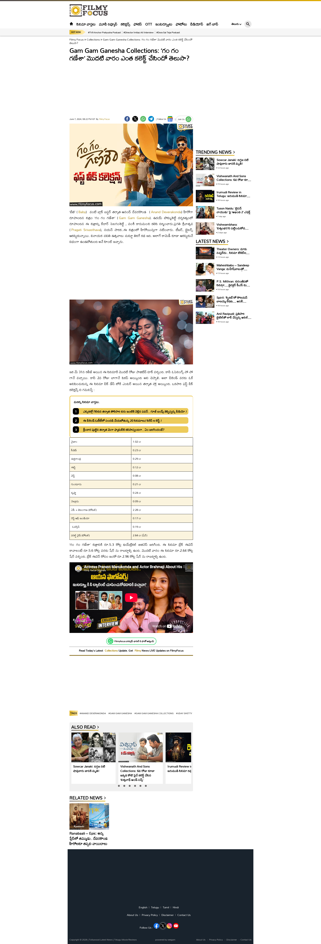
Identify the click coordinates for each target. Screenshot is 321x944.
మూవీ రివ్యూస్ (108, 24)
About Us (132, 915)
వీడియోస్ (196, 24)
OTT (148, 24)
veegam (171, 939)
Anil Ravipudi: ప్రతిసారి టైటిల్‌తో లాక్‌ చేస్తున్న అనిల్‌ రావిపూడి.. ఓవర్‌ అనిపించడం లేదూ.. (234, 319)
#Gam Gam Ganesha (120, 713)
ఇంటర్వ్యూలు (163, 24)
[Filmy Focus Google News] (170, 119)
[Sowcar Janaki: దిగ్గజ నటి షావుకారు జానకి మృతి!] (93, 747)
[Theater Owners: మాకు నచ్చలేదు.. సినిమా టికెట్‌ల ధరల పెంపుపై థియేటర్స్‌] (205, 253)
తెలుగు (235, 23)
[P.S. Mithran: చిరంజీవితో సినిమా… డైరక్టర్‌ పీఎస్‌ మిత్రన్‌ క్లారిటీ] (205, 285)
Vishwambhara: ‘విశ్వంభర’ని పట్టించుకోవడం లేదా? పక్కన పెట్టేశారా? (233, 228)
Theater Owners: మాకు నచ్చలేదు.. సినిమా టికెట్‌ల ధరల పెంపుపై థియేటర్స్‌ (232, 252)
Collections (93, 39)
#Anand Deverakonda (93, 713)
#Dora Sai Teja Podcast (168, 32)
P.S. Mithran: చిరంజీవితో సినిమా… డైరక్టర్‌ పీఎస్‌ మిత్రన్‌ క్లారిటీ (234, 285)
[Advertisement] (49, 93)
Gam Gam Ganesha (134, 217)
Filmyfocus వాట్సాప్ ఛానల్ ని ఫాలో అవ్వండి (134, 641)
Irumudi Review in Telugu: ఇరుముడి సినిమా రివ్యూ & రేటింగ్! (187, 768)
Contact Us (184, 915)
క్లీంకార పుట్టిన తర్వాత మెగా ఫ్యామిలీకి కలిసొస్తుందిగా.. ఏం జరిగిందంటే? (123, 429)
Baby (82, 211)
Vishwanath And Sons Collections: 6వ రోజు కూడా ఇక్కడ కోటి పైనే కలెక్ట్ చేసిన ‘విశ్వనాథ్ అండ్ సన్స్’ (137, 773)
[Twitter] (135, 119)
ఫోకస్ (138, 24)
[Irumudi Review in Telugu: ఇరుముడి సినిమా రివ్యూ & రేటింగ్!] (188, 747)
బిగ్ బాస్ (212, 24)
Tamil (166, 907)
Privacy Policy (150, 915)
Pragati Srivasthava (85, 229)
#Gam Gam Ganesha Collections (154, 713)
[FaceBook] (127, 119)
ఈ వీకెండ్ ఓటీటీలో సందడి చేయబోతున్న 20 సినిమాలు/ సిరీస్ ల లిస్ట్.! (122, 420)
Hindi (176, 907)
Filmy (138, 650)
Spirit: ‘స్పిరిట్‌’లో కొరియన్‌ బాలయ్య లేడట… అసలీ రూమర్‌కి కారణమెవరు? (232, 301)
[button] (119, 786)
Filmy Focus (76, 39)
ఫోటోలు (181, 24)
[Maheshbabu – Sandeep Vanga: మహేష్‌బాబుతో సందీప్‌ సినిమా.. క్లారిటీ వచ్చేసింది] (205, 269)
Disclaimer (167, 915)
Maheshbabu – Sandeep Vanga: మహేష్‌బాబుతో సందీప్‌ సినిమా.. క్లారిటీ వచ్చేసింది (233, 270)
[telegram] (151, 119)
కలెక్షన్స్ (125, 24)
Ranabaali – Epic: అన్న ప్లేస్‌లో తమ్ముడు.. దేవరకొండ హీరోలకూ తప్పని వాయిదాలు (88, 838)
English (143, 907)
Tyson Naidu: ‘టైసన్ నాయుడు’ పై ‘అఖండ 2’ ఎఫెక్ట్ (233, 210)
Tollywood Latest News (101, 939)
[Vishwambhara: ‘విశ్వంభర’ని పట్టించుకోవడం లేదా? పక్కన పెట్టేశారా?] (205, 228)
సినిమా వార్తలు (86, 24)
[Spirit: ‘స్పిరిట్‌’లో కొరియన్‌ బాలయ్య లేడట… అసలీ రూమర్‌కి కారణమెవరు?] (205, 301)
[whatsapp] (143, 119)
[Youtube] (176, 926)
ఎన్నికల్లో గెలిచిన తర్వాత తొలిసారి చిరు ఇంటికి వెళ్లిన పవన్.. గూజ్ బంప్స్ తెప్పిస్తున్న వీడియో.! (135, 411)
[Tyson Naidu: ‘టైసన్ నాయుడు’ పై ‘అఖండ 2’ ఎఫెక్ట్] (205, 212)
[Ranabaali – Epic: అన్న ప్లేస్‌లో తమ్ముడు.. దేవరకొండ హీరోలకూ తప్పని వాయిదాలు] (89, 816)
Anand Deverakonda (166, 211)
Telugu (155, 907)
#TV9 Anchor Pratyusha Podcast (104, 32)
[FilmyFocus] (90, 10)
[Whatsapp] (110, 641)
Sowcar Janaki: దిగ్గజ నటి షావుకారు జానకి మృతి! (89, 768)
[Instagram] (169, 926)
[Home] (71, 24)
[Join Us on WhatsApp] (188, 119)
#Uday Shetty (184, 713)
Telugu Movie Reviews (125, 939)
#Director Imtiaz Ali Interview (139, 32)
